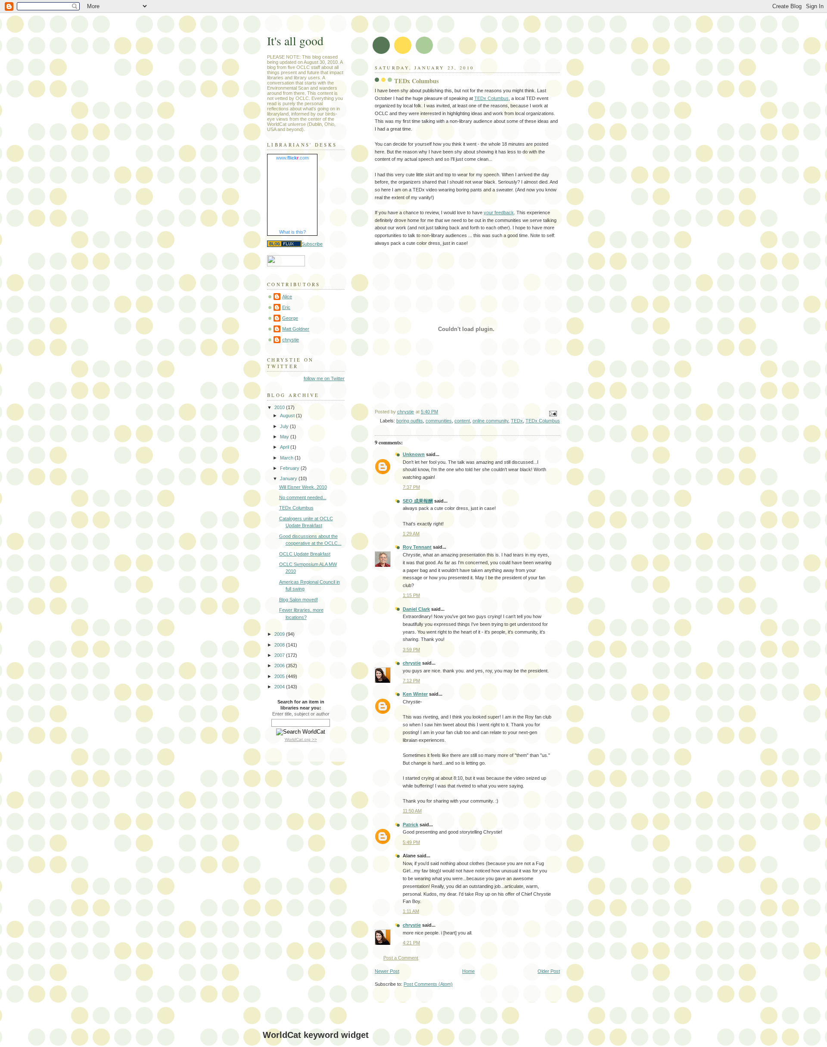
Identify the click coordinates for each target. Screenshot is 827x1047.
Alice (287, 296)
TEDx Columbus (491, 98)
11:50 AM (412, 810)
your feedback (499, 212)
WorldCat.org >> (301, 739)
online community (490, 420)
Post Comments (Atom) (428, 984)
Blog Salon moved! (298, 599)
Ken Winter (415, 694)
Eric (286, 307)
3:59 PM (411, 649)
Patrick (410, 824)
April (285, 447)
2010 (280, 407)
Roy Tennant (417, 547)
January (289, 478)
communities (439, 420)
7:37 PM (411, 487)
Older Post (549, 971)
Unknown (414, 454)
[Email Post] (552, 413)
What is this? (292, 231)
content (462, 420)
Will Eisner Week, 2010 (303, 487)
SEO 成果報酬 (418, 500)
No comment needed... (302, 497)
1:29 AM (411, 533)
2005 (280, 676)
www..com (292, 157)
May (285, 436)
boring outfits (409, 420)
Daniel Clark (416, 609)
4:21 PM (411, 942)
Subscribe (312, 244)
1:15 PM (411, 595)
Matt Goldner (295, 328)
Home (468, 971)
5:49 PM (411, 842)
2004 (280, 686)
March (287, 457)
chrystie (412, 663)
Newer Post (387, 971)
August (288, 415)
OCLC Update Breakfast (304, 553)
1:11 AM (411, 911)
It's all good (295, 41)
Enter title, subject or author (301, 713)
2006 (280, 665)
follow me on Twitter (324, 378)
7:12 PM (411, 680)
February (290, 468)
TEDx (517, 420)
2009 (280, 634)
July (285, 426)
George (290, 318)
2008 (280, 644)
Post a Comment (400, 957)
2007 (280, 655)
